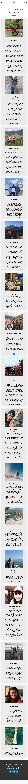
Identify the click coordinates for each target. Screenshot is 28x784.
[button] (1, 2)
